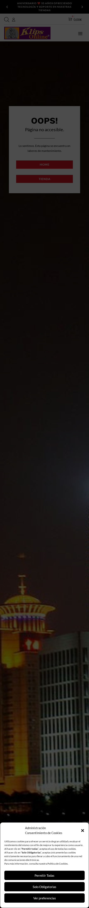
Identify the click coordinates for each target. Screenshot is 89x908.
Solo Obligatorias (44, 887)
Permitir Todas (44, 875)
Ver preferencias (44, 898)
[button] (83, 830)
